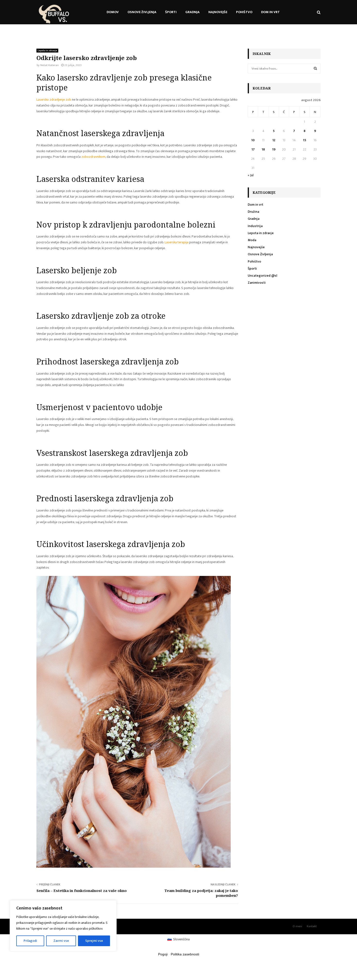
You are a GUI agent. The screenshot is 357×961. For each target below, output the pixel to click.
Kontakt (312, 926)
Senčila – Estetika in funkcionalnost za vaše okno (81, 890)
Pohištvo (244, 12)
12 (273, 140)
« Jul (251, 175)
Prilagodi (30, 940)
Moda (252, 240)
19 (273, 149)
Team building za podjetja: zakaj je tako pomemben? (201, 893)
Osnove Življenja (142, 12)
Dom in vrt (270, 12)
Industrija (255, 226)
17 (253, 149)
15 (304, 140)
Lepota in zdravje (47, 51)
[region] (63, 925)
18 (263, 149)
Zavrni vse (61, 940)
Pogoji (163, 954)
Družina (253, 211)
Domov (113, 12)
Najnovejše (217, 12)
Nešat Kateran (49, 65)
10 (253, 140)
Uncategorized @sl (262, 275)
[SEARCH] (315, 68)
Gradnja (192, 12)
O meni (297, 926)
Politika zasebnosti (185, 954)
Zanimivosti (257, 282)
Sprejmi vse (94, 940)
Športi (171, 12)
